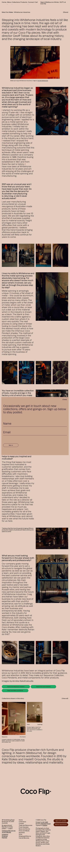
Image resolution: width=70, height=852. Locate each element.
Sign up (11, 445)
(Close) (65, 399)
